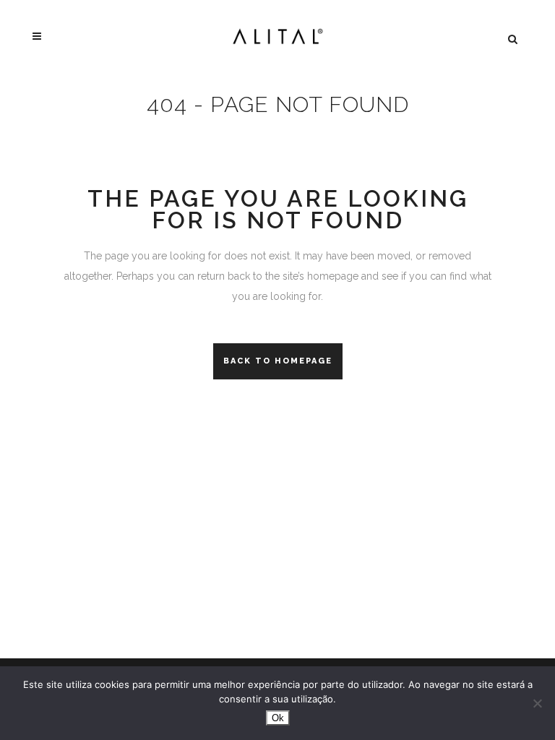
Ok (278, 718)
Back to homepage (277, 361)
